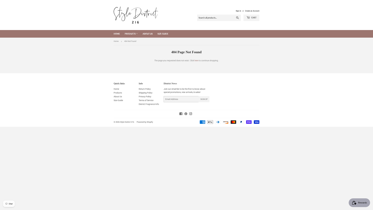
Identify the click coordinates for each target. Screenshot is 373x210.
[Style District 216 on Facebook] (180, 114)
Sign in (238, 11)
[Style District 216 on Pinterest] (185, 114)
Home (117, 34)
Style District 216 (127, 122)
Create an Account (252, 11)
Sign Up (203, 99)
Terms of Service (146, 100)
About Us (148, 34)
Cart (253, 17)
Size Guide (163, 34)
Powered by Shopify (145, 122)
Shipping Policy (145, 93)
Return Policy (145, 89)
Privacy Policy (145, 96)
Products (130, 34)
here (196, 60)
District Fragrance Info (149, 104)
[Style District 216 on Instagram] (190, 114)
